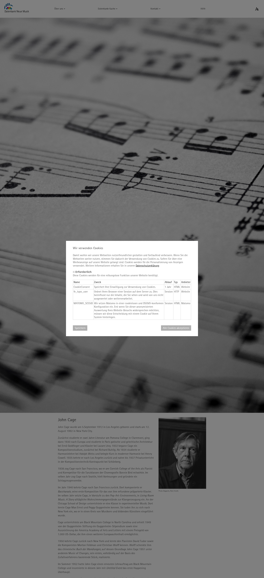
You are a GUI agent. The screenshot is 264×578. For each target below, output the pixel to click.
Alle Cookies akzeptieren (176, 328)
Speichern (80, 328)
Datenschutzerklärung (147, 265)
